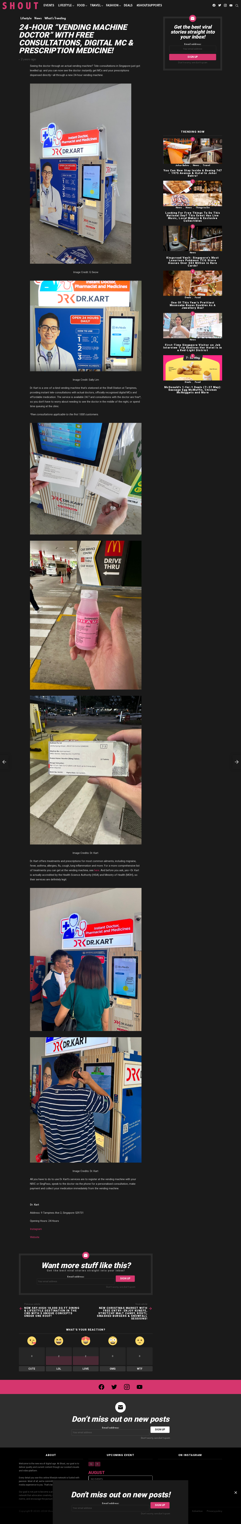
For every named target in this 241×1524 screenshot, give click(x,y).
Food (81, 5)
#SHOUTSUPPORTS (149, 5)
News (196, 165)
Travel (95, 5)
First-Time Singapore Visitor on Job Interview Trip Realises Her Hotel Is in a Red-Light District (192, 347)
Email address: (75, 1277)
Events (48, 5)
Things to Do (203, 208)
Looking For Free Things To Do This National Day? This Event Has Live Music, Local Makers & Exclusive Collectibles (192, 216)
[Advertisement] (192, 100)
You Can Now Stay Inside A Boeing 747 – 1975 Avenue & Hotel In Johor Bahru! (193, 173)
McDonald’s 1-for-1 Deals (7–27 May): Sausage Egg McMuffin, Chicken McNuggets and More (192, 390)
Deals (128, 5)
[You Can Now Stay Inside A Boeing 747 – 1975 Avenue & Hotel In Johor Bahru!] (192, 151)
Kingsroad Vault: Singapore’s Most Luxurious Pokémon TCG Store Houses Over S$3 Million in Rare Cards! (192, 261)
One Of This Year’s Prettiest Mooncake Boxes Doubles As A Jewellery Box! (193, 305)
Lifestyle (65, 5)
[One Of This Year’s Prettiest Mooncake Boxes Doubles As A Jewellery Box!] (192, 283)
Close (235, 1492)
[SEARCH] (237, 5)
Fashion (112, 5)
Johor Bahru (182, 165)
